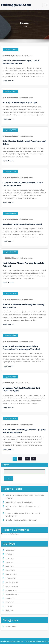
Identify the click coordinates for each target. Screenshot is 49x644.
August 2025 (10, 598)
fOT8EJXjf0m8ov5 (12, 56)
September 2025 (12, 594)
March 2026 (10, 570)
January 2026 (11, 578)
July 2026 (9, 554)
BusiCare (33, 641)
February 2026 (11, 574)
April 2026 (9, 566)
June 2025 (9, 606)
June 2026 (9, 558)
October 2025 (11, 590)
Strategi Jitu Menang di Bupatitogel (20, 102)
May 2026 (9, 562)
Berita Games (27, 56)
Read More (7, 81)
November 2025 (12, 586)
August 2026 (10, 550)
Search (6, 465)
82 (27, 459)
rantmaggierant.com (16, 4)
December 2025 (12, 582)
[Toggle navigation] (45, 5)
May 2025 (9, 610)
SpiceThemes (44, 641)
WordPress (19, 641)
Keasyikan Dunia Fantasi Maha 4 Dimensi (22, 224)
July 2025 (9, 602)
